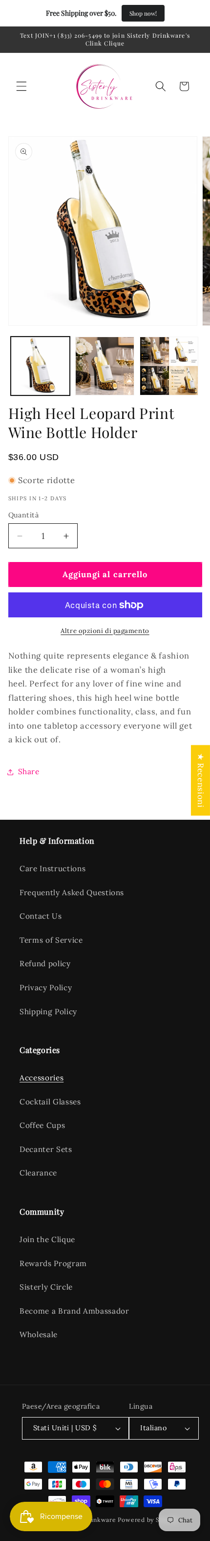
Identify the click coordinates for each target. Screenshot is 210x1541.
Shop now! (143, 13)
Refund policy (45, 963)
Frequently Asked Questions (72, 892)
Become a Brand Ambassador (74, 1311)
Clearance (38, 1172)
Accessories (41, 1077)
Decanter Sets (46, 1149)
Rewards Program (53, 1263)
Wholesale (39, 1334)
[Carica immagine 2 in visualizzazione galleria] (104, 366)
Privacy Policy (46, 987)
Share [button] (29, 771)
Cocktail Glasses (50, 1101)
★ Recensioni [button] (200, 780)
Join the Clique (47, 1239)
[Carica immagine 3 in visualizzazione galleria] (169, 366)
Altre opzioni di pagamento (105, 631)
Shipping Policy (48, 1011)
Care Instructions (52, 868)
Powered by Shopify (148, 1519)
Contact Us (41, 916)
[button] (21, 86)
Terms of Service (51, 940)
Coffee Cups (42, 1125)
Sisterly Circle (46, 1287)
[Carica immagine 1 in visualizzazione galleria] (40, 366)
